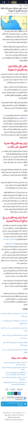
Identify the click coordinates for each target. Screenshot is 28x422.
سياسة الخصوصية (7, 412)
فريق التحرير (18, 412)
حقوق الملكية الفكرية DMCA (14, 417)
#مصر (7, 389)
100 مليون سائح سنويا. (9, 239)
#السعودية (19, 389)
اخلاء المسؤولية (8, 415)
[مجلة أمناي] (14, 2)
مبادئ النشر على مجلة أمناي (18, 415)
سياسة (20, 5)
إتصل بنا (13, 412)
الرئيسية (25, 5)
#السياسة (12, 389)
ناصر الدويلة (12, 244)
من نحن (23, 412)
